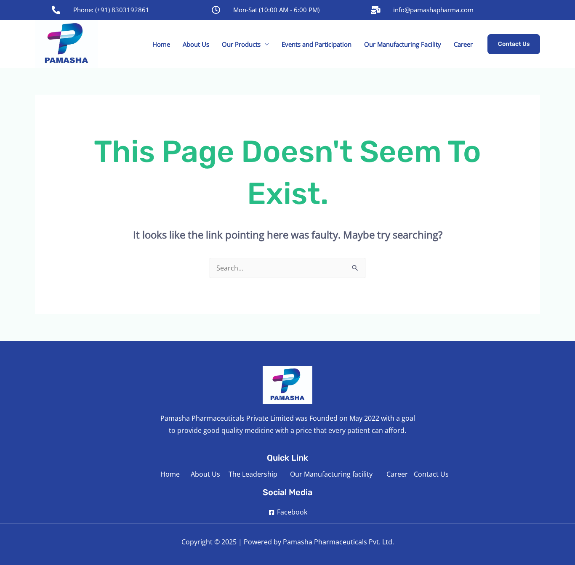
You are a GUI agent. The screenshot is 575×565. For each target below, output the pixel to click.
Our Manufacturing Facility (402, 44)
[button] (513, 44)
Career (463, 44)
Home (161, 44)
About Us (196, 44)
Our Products (241, 44)
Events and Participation (316, 44)
